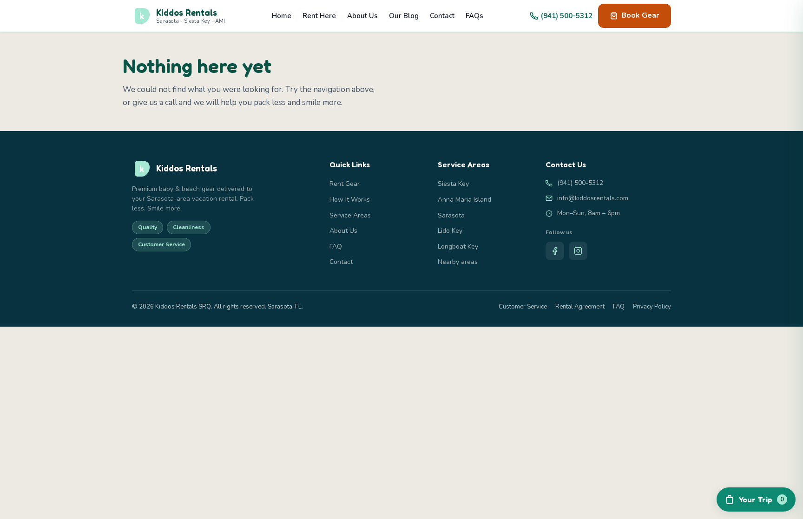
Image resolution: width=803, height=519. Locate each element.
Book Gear (640, 15)
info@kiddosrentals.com (592, 198)
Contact (442, 15)
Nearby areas (458, 261)
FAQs (474, 15)
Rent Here (319, 15)
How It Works (349, 199)
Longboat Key (458, 246)
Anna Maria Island (464, 199)
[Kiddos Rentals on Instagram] (578, 251)
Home (281, 15)
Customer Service (523, 306)
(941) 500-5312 (566, 15)
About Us (362, 15)
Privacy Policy (652, 306)
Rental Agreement (580, 306)
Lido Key (450, 230)
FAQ (335, 246)
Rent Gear (344, 183)
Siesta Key (453, 183)
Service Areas (350, 215)
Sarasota (451, 215)
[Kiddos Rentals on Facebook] (555, 251)
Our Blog (404, 15)
